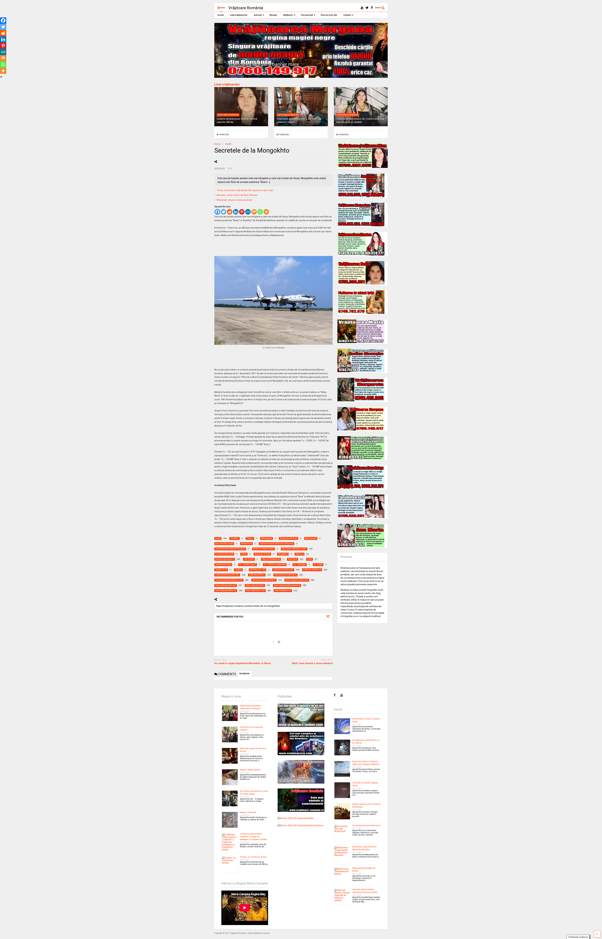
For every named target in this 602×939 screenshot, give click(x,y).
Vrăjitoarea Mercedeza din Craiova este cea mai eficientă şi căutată (360, 120)
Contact (347, 15)
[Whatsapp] (260, 212)
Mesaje (273, 15)
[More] (266, 212)
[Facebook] (217, 212)
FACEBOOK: (244, 674)
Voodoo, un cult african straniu (253, 857)
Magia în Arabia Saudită (250, 770)
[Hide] (1, 77)
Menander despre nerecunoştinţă (234, 200)
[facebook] (372, 7)
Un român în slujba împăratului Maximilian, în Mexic (242, 663)
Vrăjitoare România (245, 7)
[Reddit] (229, 212)
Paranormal (307, 15)
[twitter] (367, 7)
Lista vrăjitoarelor (239, 15)
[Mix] (254, 212)
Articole (258, 15)
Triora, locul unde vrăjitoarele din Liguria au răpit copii (245, 190)
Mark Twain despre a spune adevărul (312, 663)
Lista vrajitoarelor (228, 115)
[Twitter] (223, 212)
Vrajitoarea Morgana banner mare (263, 64)
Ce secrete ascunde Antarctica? (366, 825)
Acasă (220, 15)
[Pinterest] (242, 212)
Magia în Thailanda (248, 812)
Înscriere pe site (329, 15)
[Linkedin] (235, 212)
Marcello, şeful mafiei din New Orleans (237, 195)
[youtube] (362, 7)
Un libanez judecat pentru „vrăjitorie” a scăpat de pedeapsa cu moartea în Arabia (253, 837)
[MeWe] (248, 212)
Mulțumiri (288, 15)
